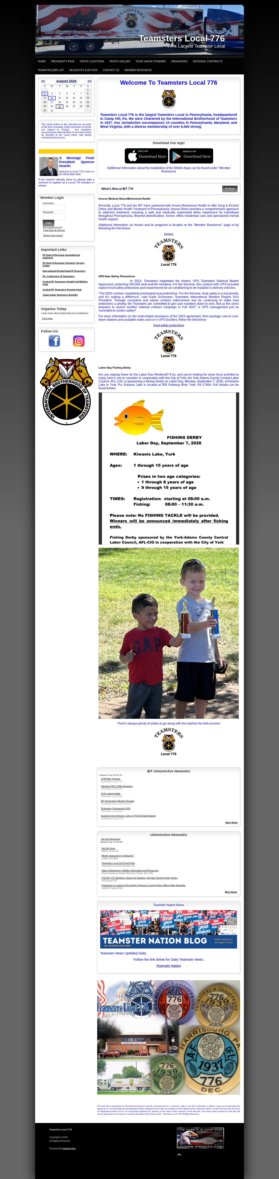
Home (42, 61)
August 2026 (66, 81)
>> (89, 81)
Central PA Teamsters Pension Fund (62, 289)
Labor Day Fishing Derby (115, 367)
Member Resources (138, 70)
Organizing (179, 61)
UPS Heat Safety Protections (117, 276)
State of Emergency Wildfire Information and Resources (130, 870)
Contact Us (111, 70)
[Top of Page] (179, 1154)
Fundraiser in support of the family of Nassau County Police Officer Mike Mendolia (143, 885)
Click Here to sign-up (54, 230)
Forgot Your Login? (53, 235)
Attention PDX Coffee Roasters (117, 786)
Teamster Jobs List (51, 70)
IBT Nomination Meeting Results (117, 801)
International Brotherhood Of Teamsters (64, 271)
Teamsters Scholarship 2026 (115, 808)
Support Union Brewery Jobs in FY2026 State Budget (128, 816)
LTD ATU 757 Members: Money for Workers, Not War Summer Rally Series (140, 878)
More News (231, 892)
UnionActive (69, 1148)
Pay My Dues (108, 848)
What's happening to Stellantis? (118, 856)
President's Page (63, 61)
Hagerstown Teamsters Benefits (60, 295)
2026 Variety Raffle (111, 793)
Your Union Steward (151, 61)
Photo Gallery (120, 61)
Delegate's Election (83, 70)
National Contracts (207, 61)
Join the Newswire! (110, 839)
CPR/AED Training (110, 779)
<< (43, 81)
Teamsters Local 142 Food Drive (118, 863)
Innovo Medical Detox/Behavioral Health (125, 198)
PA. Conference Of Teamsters (59, 276)
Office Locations (92, 61)
